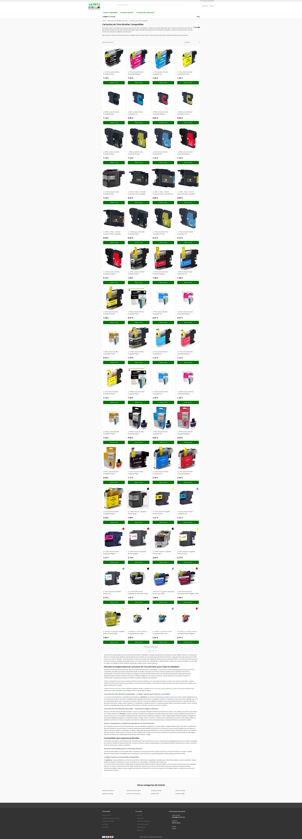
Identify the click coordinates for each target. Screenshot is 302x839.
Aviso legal (105, 824)
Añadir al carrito (114, 82)
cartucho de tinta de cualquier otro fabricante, (167, 688)
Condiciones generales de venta (111, 818)
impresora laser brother (119, 688)
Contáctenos (105, 827)
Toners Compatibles (110, 12)
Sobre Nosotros (106, 815)
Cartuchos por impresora (145, 12)
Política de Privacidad (108, 821)
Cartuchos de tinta (126, 12)
